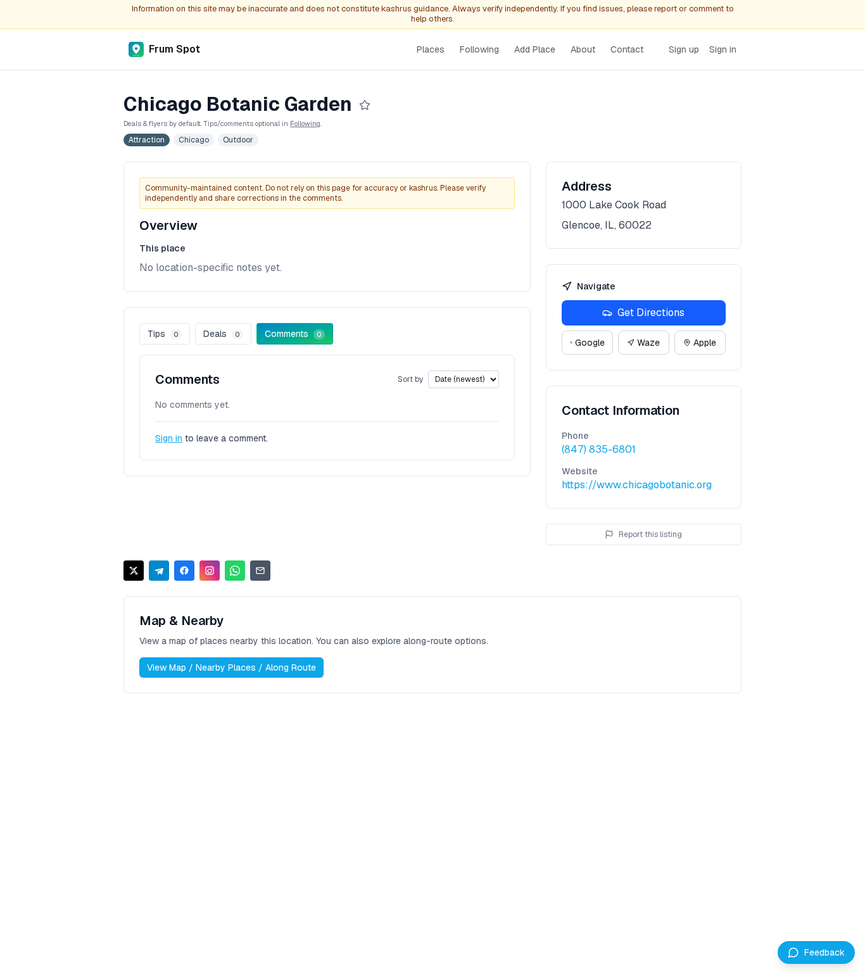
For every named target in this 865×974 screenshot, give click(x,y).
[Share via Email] (260, 570)
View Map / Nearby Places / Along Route (231, 667)
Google (590, 342)
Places (431, 49)
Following (479, 49)
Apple (704, 342)
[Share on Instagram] (209, 570)
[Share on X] (133, 570)
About (583, 49)
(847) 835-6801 (599, 449)
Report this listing (650, 534)
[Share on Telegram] (159, 570)
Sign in (722, 49)
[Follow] (364, 105)
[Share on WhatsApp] (235, 570)
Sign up (684, 49)
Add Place (534, 49)
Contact (626, 49)
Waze (648, 342)
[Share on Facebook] (184, 570)
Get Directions (651, 312)
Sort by (410, 379)
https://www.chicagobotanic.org (637, 484)
